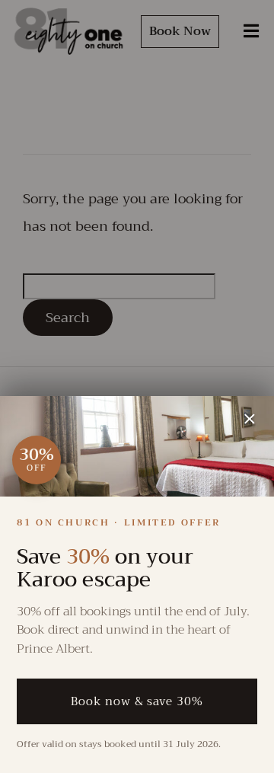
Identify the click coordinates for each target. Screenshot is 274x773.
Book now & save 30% (136, 701)
